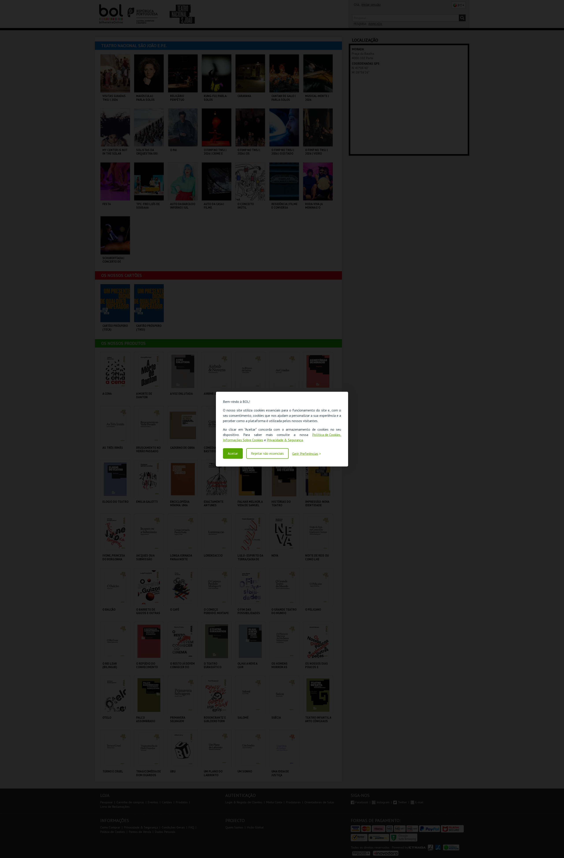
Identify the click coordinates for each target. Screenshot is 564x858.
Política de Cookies (326, 434)
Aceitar (233, 453)
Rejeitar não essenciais (267, 453)
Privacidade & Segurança (285, 439)
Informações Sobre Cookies (243, 439)
